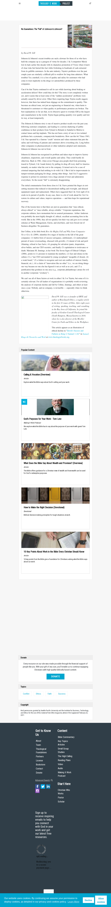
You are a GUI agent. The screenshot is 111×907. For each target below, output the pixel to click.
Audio (60, 768)
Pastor (61, 797)
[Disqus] (55, 618)
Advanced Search (42, 780)
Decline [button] (88, 900)
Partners (40, 756)
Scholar (61, 801)
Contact (39, 768)
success (61, 694)
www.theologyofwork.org (58, 337)
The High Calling (65, 756)
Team (38, 745)
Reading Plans (64, 760)
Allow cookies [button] (101, 900)
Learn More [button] (73, 901)
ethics (38, 694)
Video (60, 764)
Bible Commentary (66, 737)
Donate (55, 676)
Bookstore (40, 764)
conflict (26, 694)
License (39, 760)
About (38, 740)
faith (50, 694)
